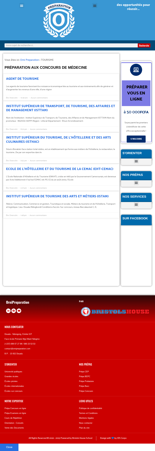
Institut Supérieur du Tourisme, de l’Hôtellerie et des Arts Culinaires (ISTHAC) (58, 139)
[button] (21, 5)
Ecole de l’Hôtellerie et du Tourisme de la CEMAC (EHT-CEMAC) (59, 169)
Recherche (144, 45)
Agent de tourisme (22, 78)
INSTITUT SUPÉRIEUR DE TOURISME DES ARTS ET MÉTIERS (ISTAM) (57, 196)
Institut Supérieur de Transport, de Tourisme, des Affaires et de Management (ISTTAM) (60, 108)
